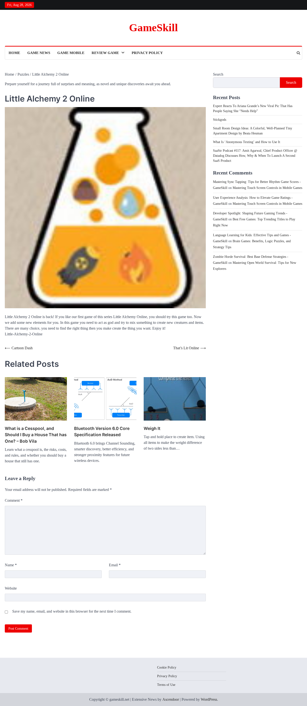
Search (218, 74)
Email (115, 565)
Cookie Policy (166, 667)
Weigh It (152, 428)
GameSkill (153, 28)
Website (11, 588)
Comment (14, 500)
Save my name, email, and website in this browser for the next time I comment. (71, 611)
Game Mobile (70, 53)
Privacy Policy (147, 53)
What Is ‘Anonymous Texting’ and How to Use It (246, 142)
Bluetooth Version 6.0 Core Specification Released (102, 431)
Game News (38, 53)
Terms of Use (166, 685)
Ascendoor (170, 699)
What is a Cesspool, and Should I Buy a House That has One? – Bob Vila (36, 435)
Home (14, 53)
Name (11, 565)
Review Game (105, 53)
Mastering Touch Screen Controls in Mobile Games (267, 188)
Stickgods (219, 119)
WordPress (209, 699)
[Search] (298, 53)
